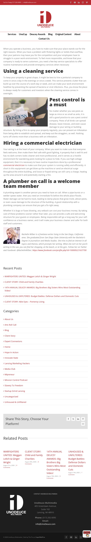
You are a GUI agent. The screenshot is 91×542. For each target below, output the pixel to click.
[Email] (83, 423)
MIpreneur (9, 374)
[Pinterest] (83, 419)
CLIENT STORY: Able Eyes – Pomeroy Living (24, 301)
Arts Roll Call (10, 324)
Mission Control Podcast (16, 380)
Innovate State (11, 357)
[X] (73, 419)
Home (7, 347)
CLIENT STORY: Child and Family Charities (24, 282)
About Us (9, 319)
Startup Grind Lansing (15, 391)
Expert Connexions (13, 341)
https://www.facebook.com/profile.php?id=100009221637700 (59, 250)
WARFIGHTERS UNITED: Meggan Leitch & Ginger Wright (30, 276)
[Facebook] (68, 419)
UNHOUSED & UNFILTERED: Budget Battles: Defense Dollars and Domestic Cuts (42, 296)
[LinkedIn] (78, 419)
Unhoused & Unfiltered (15, 402)
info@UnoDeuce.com (29, 2)
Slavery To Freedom (14, 385)
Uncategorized (11, 396)
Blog (7, 330)
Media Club (10, 369)
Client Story (10, 335)
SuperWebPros (40, 537)
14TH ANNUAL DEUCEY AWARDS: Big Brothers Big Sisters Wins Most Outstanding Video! (56, 462)
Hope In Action (11, 352)
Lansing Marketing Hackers (17, 363)
